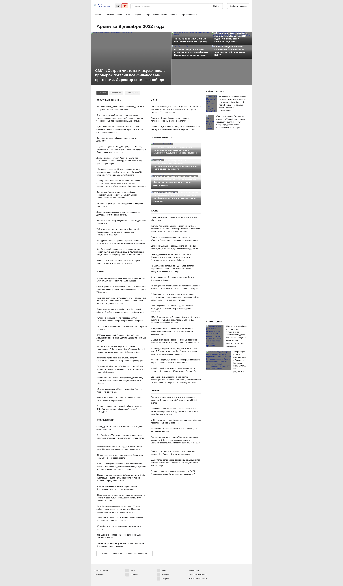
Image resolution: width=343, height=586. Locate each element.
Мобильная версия (101, 571)
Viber (164, 571)
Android (96, 579)
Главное (97, 15)
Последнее (116, 93)
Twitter (133, 571)
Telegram (165, 579)
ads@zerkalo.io (201, 579)
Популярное (132, 93)
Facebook (134, 575)
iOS (101, 579)
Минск (154, 100)
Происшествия (160, 15)
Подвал (173, 15)
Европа (138, 15)
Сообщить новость (238, 6)
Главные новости (161, 138)
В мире (147, 15)
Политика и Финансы (113, 15)
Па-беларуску (194, 571)
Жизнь (129, 15)
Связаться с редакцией (197, 575)
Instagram (165, 575)
